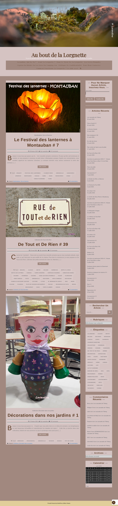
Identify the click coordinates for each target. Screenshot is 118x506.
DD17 (88, 437)
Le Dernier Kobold (92, 129)
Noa (66, 281)
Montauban (27, 175)
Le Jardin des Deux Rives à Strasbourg (98, 196)
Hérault (90, 362)
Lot (97, 365)
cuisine (33, 275)
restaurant (29, 287)
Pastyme (89, 421)
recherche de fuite (62, 284)
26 (94, 479)
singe (68, 175)
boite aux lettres (17, 272)
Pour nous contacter (92, 65)
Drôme (105, 350)
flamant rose (48, 173)
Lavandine (45, 151)
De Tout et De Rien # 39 (43, 244)
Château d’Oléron (54, 272)
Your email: (89, 90)
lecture (35, 281)
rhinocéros (59, 175)
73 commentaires (74, 289)
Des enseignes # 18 (92, 135)
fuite (27, 278)
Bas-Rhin (98, 336)
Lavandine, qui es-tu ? (26, 62)
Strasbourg (92, 382)
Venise (58, 287)
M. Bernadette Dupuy (55, 281)
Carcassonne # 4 (91, 278)
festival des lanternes (33, 173)
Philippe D (90, 407)
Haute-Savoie (92, 359)
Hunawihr (102, 359)
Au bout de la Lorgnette (59, 54)
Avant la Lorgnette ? (46, 62)
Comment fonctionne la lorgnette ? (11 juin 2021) (57, 68)
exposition (101, 353)
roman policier (93, 376)
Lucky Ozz (90, 445)
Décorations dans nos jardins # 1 (43, 415)
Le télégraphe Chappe (93, 210)
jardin (105, 362)
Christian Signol (68, 272)
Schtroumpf (91, 379)
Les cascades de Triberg (94, 117)
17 (86, 477)
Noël (108, 370)
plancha (20, 284)
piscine (12, 284)
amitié (38, 269)
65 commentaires (74, 181)
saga (38, 287)
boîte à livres (66, 269)
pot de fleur (69, 440)
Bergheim (107, 336)
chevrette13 (90, 441)
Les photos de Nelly (92, 415)
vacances (91, 388)
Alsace (30, 269)
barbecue (55, 269)
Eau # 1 (89, 284)
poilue (50, 284)
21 (102, 477)
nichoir (51, 440)
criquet (19, 173)
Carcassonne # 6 (91, 222)
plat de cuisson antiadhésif (35, 284)
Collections (38, 240)
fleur (60, 275)
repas (74, 284)
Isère (98, 362)
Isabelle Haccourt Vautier (20, 281)
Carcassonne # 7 (91, 173)
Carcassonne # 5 (91, 240)
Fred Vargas (18, 278)
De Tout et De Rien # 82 (93, 228)
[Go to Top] (113, 502)
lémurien (18, 175)
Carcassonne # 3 (91, 296)
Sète (100, 382)
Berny (88, 403)
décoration (91, 353)
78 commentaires (74, 443)
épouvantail (31, 440)
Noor (72, 281)
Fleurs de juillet (91, 167)
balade (46, 269)
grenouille (60, 173)
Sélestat (90, 385)
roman (100, 373)
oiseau (37, 175)
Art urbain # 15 (91, 234)
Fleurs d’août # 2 (91, 123)
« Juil (87, 486)
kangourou (70, 173)
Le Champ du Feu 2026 (93, 185)
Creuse (90, 348)
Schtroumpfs (103, 379)
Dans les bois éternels (47, 275)
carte (97, 339)
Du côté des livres (92, 141)
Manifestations (38, 135)
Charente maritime (94, 342)
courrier (25, 275)
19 (94, 477)
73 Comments (53, 250)
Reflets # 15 (90, 252)
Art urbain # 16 (91, 191)
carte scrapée (39, 272)
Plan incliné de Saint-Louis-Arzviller (96, 147)
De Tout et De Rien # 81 (93, 246)
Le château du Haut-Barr (94, 216)
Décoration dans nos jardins (46, 410)
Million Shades (66, 503)
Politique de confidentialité (70, 65)
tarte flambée (47, 287)
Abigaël (22, 269)
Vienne (99, 388)
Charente (106, 339)
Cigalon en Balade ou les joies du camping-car (37, 65)
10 (86, 475)
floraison (68, 275)
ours (44, 175)
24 (86, 479)
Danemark (106, 348)
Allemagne (91, 333)
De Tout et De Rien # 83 (93, 153)
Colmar (16, 275)
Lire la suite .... (43, 166)
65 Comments (54, 151)
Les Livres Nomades (92, 62)
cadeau (29, 272)
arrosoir (20, 440)
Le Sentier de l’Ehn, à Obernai (95, 179)
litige (43, 281)
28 (102, 479)
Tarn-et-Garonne (47, 135)
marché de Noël (93, 370)
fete (89, 356)
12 (94, 475)
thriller (99, 385)
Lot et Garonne (93, 368)
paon (50, 175)
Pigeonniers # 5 (91, 290)
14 (102, 475)
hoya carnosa (57, 278)
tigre (50, 178)
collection (91, 345)
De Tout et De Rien (46, 240)
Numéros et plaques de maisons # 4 (97, 272)
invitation (68, 278)
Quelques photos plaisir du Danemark (97, 266)
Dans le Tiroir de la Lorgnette (70, 62)
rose (102, 376)
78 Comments (54, 421)
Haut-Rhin (46, 278)
